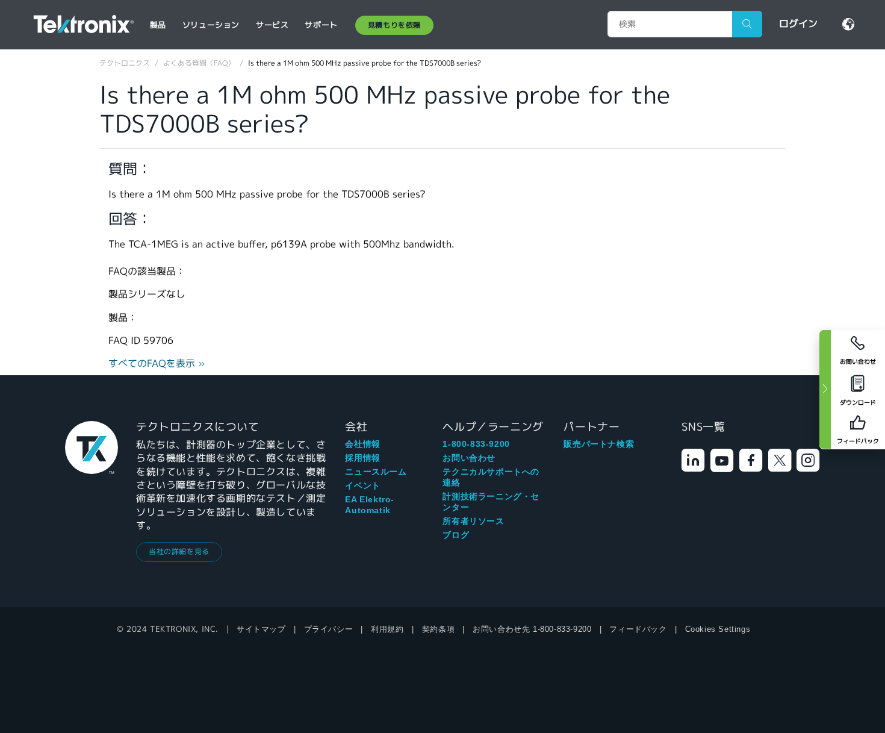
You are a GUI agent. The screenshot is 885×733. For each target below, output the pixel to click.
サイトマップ (261, 629)
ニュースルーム (375, 471)
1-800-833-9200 (475, 444)
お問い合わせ (468, 458)
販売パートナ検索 (599, 444)
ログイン (798, 24)
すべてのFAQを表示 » (156, 363)
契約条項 (438, 629)
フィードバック (637, 629)
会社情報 (362, 444)
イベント (362, 485)
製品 (158, 25)
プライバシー (328, 629)
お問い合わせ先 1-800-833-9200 (532, 629)
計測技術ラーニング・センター (490, 501)
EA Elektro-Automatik (369, 504)
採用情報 (362, 458)
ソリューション (211, 25)
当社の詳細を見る (179, 551)
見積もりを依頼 (394, 25)
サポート (321, 25)
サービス (272, 25)
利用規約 (387, 629)
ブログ (455, 535)
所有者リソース (473, 521)
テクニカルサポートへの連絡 (490, 477)
